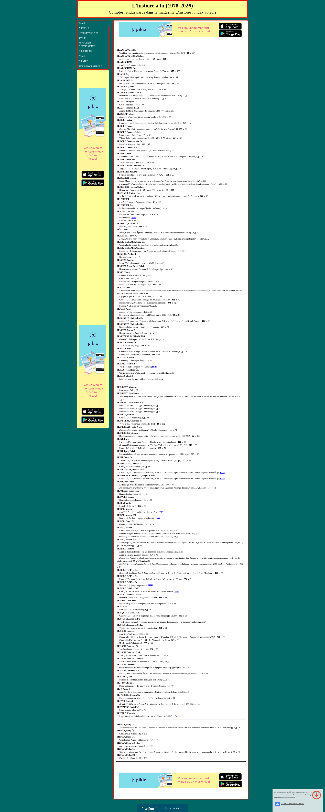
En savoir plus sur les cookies (292, 804)
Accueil (82, 23)
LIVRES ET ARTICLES (88, 33)
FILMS (82, 56)
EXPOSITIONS (85, 51)
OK (277, 804)
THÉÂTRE (83, 61)
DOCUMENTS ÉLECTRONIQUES (87, 44)
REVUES (82, 38)
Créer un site (172, 808)
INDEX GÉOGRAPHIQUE (90, 66)
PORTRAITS (84, 28)
